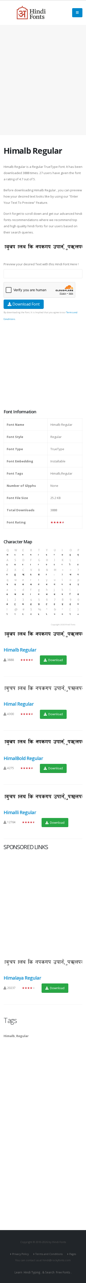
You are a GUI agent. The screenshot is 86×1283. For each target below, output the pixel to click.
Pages (72, 1254)
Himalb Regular (20, 650)
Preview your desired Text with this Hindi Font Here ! (41, 264)
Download (55, 660)
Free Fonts (63, 1272)
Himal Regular (19, 704)
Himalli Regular (20, 812)
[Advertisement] (43, 80)
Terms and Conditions (49, 1254)
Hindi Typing (32, 1272)
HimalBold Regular (23, 758)
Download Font (25, 304)
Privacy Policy (20, 1254)
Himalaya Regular (22, 978)
